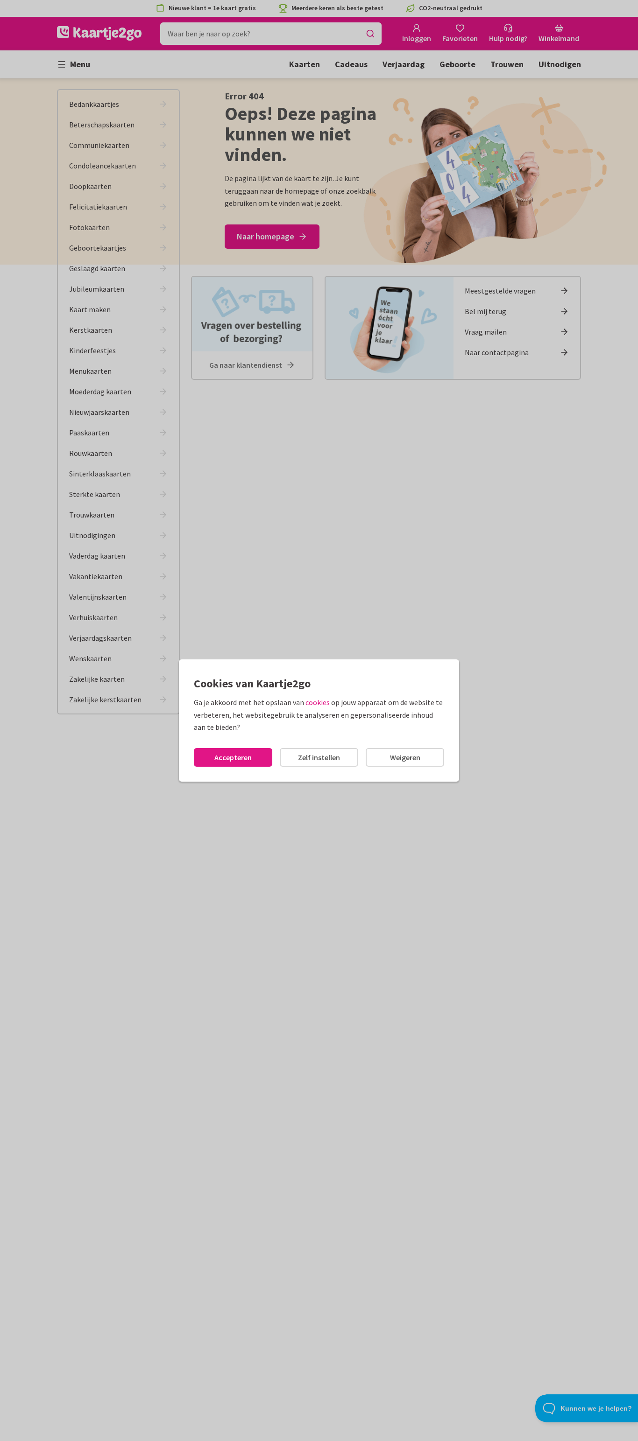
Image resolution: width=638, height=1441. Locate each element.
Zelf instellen (319, 757)
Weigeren (405, 757)
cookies (317, 702)
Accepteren (233, 757)
